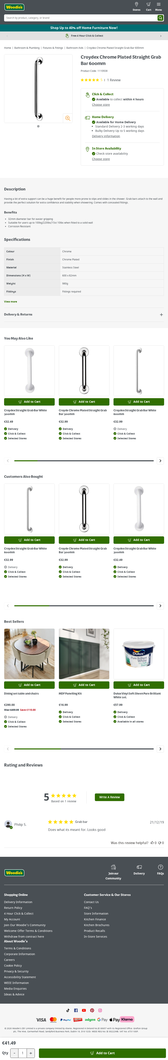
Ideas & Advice (14, 994)
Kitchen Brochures (96, 925)
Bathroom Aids (74, 48)
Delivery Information (18, 902)
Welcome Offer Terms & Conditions (28, 931)
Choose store (101, 105)
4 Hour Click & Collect (18, 914)
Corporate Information (19, 954)
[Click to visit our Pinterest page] (92, 1010)
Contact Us (91, 902)
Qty (5, 1053)
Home (7, 48)
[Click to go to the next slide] (160, 460)
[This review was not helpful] (159, 843)
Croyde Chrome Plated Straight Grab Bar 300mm (83, 412)
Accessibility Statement (20, 977)
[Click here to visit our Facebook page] (76, 1010)
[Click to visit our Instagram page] (100, 1010)
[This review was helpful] (152, 843)
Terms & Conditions (17, 948)
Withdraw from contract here (24, 937)
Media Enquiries (15, 989)
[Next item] (161, 36)
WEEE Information (16, 983)
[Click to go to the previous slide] (7, 460)
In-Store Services (95, 937)
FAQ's (88, 908)
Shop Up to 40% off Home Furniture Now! (84, 28)
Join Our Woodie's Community (24, 925)
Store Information (96, 914)
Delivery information (106, 136)
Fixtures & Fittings (53, 48)
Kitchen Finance (95, 919)
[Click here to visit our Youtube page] (84, 1010)
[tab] (38, 126)
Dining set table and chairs (21, 693)
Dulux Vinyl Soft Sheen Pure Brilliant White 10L (137, 695)
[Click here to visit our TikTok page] (68, 1010)
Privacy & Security (16, 971)
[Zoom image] (67, 118)
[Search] (160, 17)
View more (10, 302)
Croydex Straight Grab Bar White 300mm (25, 412)
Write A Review (109, 797)
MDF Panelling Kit (70, 693)
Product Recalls (94, 931)
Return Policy (13, 908)
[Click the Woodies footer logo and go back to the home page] (14, 873)
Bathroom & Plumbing (27, 48)
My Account (12, 919)
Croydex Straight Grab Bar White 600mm (135, 412)
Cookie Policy (13, 966)
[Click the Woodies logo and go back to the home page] (14, 7)
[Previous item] (7, 36)
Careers (9, 960)
